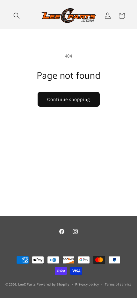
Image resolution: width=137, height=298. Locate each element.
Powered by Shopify (53, 284)
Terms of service (118, 284)
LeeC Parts (27, 284)
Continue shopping (68, 99)
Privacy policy (87, 284)
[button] (17, 16)
